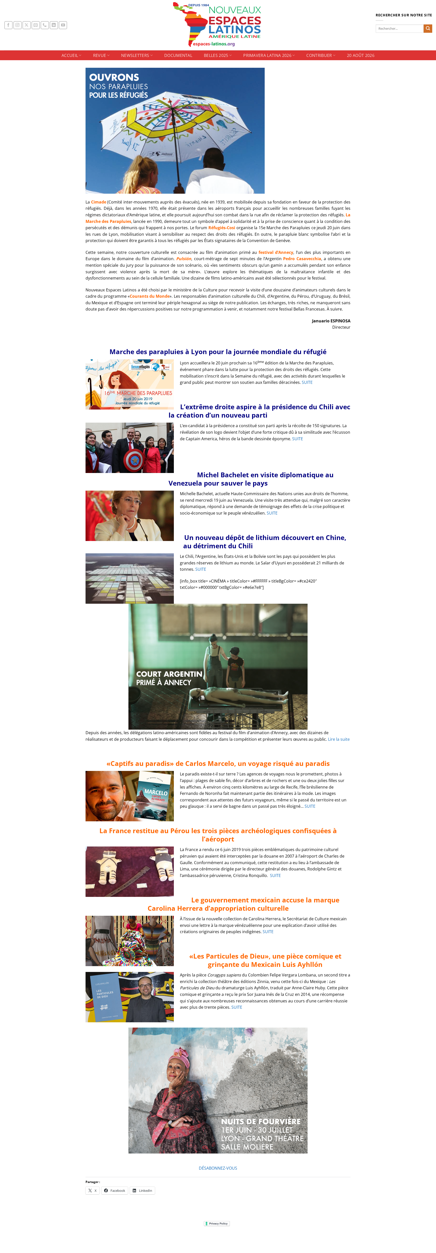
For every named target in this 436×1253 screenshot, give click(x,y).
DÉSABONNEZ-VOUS (218, 1168)
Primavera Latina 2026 (267, 55)
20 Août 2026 (360, 55)
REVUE (99, 55)
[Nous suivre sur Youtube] (63, 25)
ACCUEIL (70, 55)
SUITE (307, 382)
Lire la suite (339, 739)
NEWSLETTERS (135, 55)
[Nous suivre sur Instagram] (17, 25)
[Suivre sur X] (26, 25)
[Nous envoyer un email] (36, 25)
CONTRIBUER (319, 55)
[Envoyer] (428, 28)
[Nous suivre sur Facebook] (8, 25)
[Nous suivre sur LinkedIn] (54, 25)
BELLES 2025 (216, 55)
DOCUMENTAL (178, 55)
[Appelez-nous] (45, 25)
